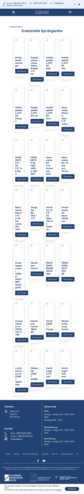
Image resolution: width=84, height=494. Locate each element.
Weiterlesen (21, 71)
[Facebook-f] (38, 460)
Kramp (19, 26)
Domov (8, 454)
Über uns (55, 454)
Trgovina (16, 454)
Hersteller (45, 454)
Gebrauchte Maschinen (30, 454)
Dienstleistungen (67, 454)
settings (59, 490)
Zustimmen (72, 489)
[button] (14, 12)
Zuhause (12, 26)
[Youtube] (43, 460)
